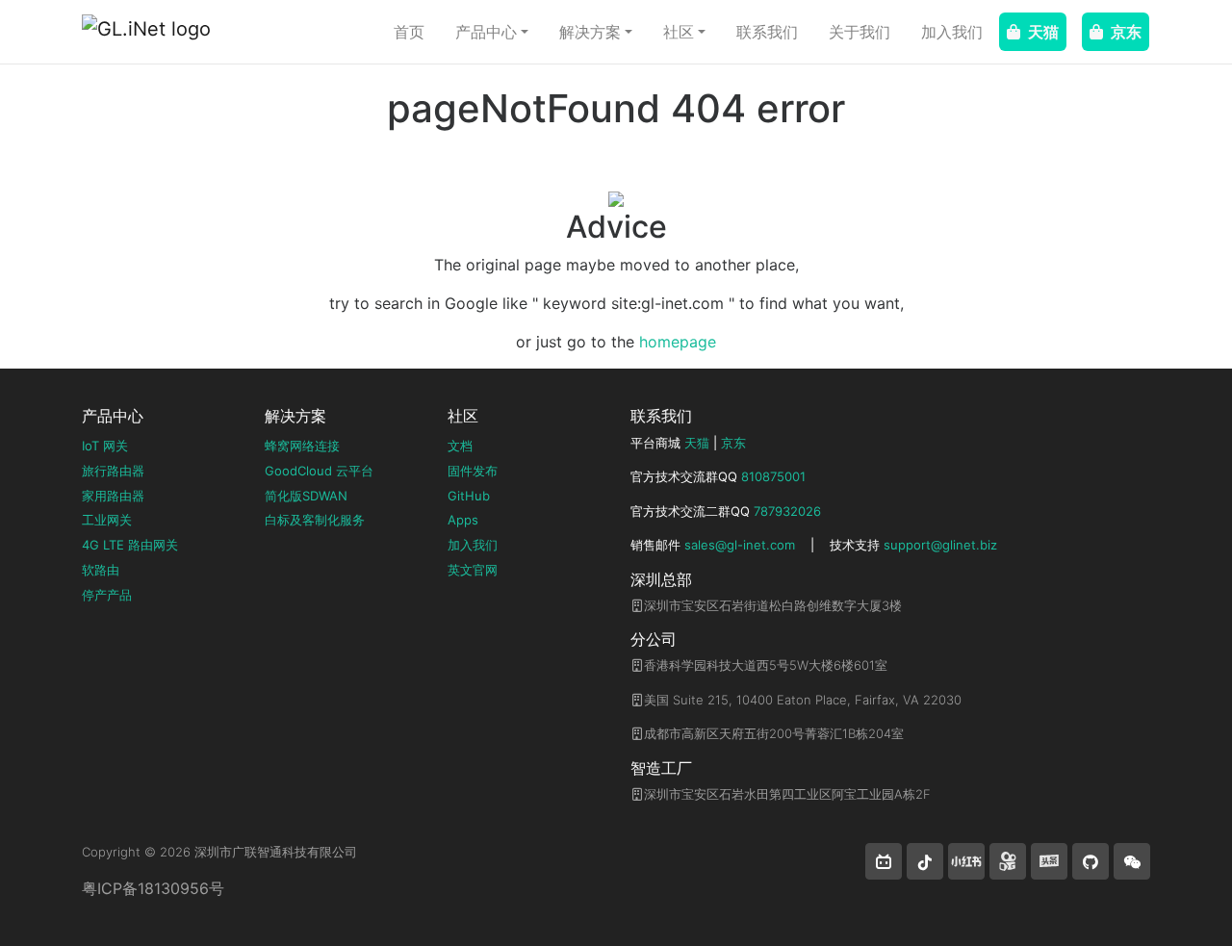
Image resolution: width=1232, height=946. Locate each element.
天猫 (1043, 31)
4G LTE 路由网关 (130, 544)
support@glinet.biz (940, 544)
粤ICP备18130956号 (153, 888)
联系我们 (767, 31)
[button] (883, 861)
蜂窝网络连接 (302, 445)
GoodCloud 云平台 (319, 470)
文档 (460, 445)
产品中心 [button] (486, 31)
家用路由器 (113, 495)
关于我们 (859, 31)
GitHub (469, 495)
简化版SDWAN (306, 495)
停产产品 (107, 594)
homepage (677, 341)
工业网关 (107, 519)
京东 (1126, 31)
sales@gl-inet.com (739, 544)
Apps (463, 519)
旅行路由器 (113, 470)
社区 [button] (678, 31)
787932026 (787, 511)
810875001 (773, 476)
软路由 (100, 569)
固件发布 (473, 470)
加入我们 (952, 31)
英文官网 (473, 569)
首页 (409, 31)
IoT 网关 (105, 445)
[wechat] (1132, 861)
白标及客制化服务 (315, 519)
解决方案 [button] (590, 31)
